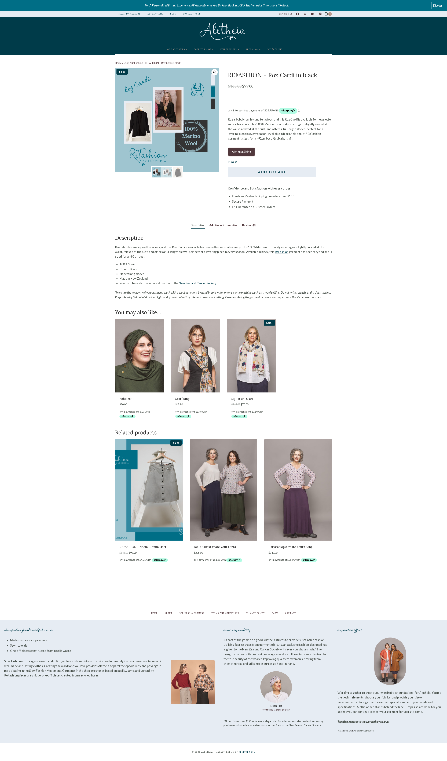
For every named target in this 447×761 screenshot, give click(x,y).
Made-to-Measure (130, 14)
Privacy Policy (255, 613)
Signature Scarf (242, 399)
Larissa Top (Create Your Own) (290, 547)
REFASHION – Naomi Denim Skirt (142, 547)
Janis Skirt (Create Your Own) (215, 547)
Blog (173, 14)
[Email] (312, 14)
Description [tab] (198, 225)
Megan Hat (276, 705)
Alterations (155, 14)
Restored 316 (247, 752)
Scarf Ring (182, 399)
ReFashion (281, 252)
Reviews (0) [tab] (249, 225)
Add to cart (272, 172)
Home (154, 613)
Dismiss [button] (437, 5)
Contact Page (192, 14)
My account (275, 49)
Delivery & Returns (191, 613)
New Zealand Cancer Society (197, 283)
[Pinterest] (305, 14)
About (169, 613)
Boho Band (126, 399)
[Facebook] (297, 14)
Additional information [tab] (223, 225)
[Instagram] (320, 14)
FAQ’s (275, 613)
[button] (214, 72)
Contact (290, 613)
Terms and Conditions (225, 613)
